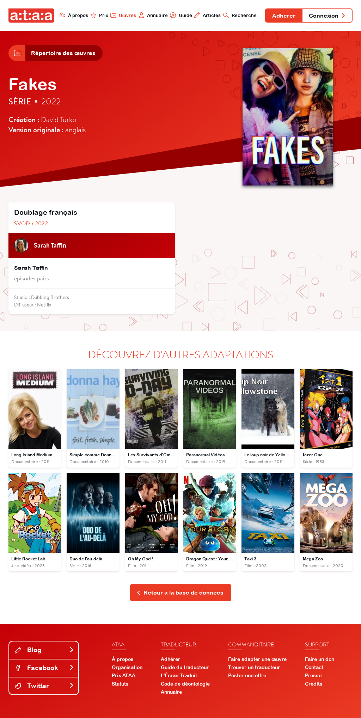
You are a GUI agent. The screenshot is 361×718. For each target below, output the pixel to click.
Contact (314, 667)
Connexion (323, 15)
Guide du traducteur (185, 667)
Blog (33, 649)
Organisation (127, 667)
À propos (78, 15)
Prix (103, 15)
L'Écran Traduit (179, 675)
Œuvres (127, 15)
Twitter (37, 685)
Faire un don (319, 659)
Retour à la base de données (183, 592)
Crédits (314, 684)
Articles (212, 15)
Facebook (41, 667)
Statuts (120, 684)
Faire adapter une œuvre (257, 659)
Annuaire (157, 15)
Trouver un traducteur (254, 667)
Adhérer (283, 15)
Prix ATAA (123, 675)
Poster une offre (247, 675)
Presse (313, 675)
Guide (185, 15)
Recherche (244, 15)
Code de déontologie (185, 684)
